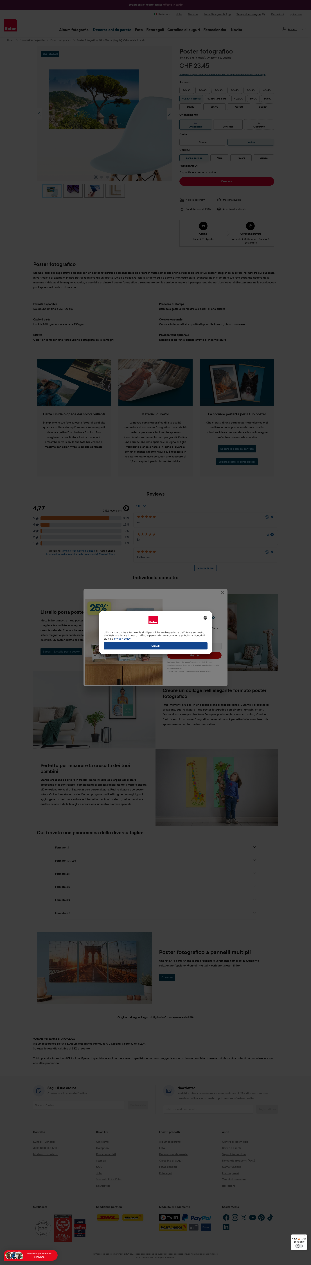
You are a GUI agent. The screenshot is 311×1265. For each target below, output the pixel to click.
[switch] (299, 1246)
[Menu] (305, 1236)
